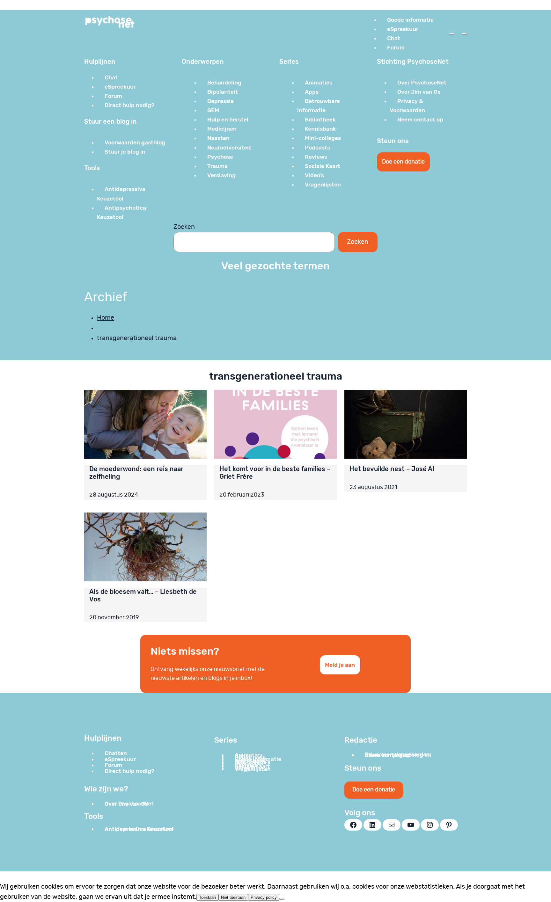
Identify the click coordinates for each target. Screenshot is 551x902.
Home (105, 318)
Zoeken (184, 227)
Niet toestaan (233, 897)
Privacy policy (264, 897)
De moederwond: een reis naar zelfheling (136, 472)
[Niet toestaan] (281, 899)
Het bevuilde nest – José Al (391, 469)
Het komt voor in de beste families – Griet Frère (274, 472)
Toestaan (207, 897)
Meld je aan (340, 665)
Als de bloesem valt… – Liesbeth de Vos (143, 595)
